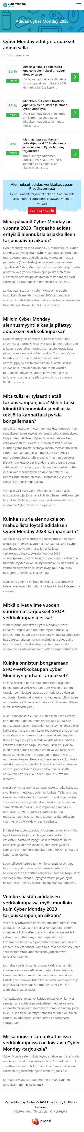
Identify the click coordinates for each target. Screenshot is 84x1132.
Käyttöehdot (22, 1111)
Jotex (39, 1085)
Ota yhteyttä (58, 1111)
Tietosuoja (40, 1111)
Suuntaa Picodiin (42, 210)
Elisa (29, 1085)
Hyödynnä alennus (75, 77)
